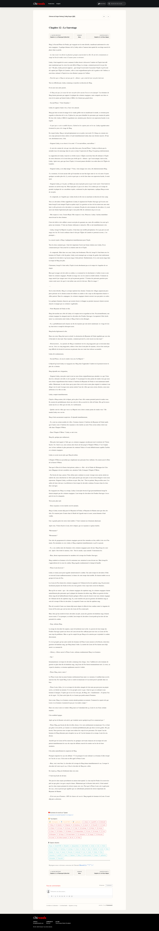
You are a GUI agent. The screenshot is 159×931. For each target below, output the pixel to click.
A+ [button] (104, 16)
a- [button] (108, 16)
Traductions (51, 3)
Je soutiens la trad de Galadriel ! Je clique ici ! (61, 815)
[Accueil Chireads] (39, 3)
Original (58, 3)
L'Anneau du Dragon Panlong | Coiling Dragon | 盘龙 (62, 16)
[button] (101, 3)
